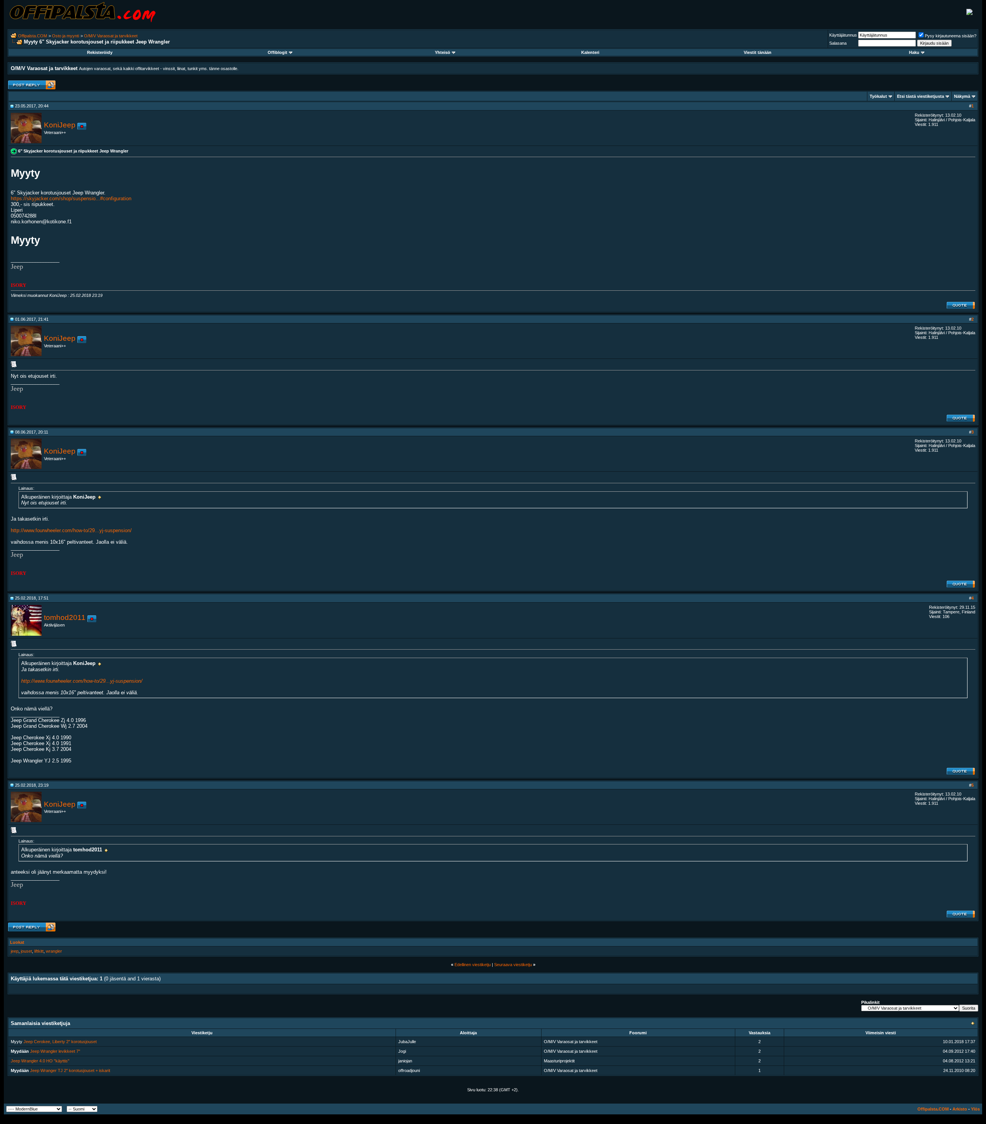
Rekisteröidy (99, 52)
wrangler (54, 951)
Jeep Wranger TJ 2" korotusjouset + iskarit (70, 1070)
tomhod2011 (65, 617)
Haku (914, 52)
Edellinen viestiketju (472, 964)
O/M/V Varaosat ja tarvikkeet (111, 36)
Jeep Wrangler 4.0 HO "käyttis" (40, 1061)
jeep (14, 951)
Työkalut (878, 96)
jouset (26, 951)
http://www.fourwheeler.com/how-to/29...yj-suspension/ (71, 530)
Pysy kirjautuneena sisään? (950, 36)
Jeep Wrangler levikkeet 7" (55, 1051)
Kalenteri (590, 52)
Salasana (838, 43)
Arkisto (959, 1109)
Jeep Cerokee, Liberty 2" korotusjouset (60, 1041)
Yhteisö (442, 52)
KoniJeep (59, 125)
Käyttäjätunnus (843, 35)
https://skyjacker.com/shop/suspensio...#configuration (71, 198)
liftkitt (39, 951)
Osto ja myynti (65, 36)
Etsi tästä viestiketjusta (920, 96)
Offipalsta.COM (32, 36)
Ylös (975, 1109)
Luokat (17, 942)
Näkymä (962, 96)
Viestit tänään (757, 52)
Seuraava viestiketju (513, 964)
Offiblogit (277, 52)
